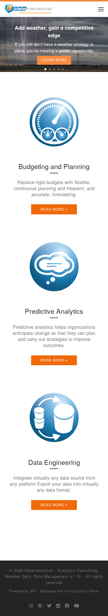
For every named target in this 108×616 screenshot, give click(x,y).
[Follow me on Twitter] (49, 605)
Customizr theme (85, 591)
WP (33, 591)
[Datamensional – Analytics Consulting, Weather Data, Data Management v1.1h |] (28, 8)
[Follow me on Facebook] (67, 605)
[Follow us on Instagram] (31, 605)
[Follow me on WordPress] (40, 605)
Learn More (54, 60)
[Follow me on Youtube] (76, 605)
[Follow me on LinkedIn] (58, 605)
